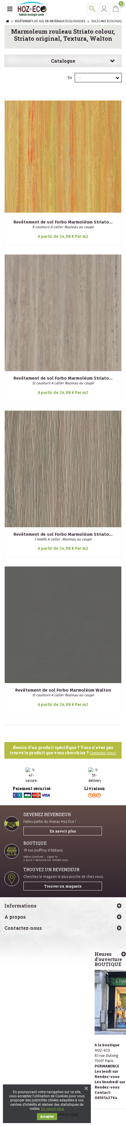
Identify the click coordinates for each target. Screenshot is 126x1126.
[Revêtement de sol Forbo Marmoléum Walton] (63, 625)
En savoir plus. (52, 1109)
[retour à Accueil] (7, 21)
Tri (69, 78)
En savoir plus (63, 831)
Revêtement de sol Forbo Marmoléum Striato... (63, 222)
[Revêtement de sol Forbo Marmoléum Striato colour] (63, 156)
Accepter (47, 1117)
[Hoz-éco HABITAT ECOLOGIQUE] (32, 8)
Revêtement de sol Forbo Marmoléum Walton (63, 690)
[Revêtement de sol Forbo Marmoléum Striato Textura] (63, 469)
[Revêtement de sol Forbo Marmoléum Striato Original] (63, 313)
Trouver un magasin (63, 886)
